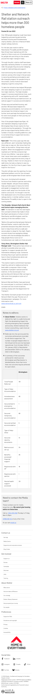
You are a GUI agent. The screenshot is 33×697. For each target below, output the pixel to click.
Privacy (5, 624)
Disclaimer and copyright (10, 620)
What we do (7, 587)
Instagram (7, 664)
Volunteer (6, 570)
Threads (18, 664)
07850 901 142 (7, 519)
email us (13, 523)
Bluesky (17, 670)
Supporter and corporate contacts (13, 545)
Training (6, 578)
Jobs (5, 574)
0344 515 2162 (12, 513)
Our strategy (7, 595)
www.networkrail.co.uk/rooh (11, 303)
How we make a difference (10, 591)
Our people (6, 607)
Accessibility (7, 632)
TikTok (28, 664)
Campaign (6, 566)
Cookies (6, 628)
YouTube (6, 670)
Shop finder (7, 549)
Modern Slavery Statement (11, 599)
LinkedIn (18, 658)
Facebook (7, 658)
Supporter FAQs (8, 616)
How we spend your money (11, 603)
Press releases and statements (14, 7)
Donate (5, 562)
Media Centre (7, 541)
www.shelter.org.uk (12, 330)
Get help (6, 537)
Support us (7, 558)
